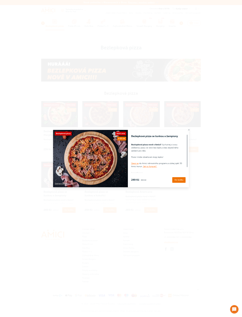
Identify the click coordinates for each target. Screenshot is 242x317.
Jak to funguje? (150, 166)
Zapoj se (135, 163)
